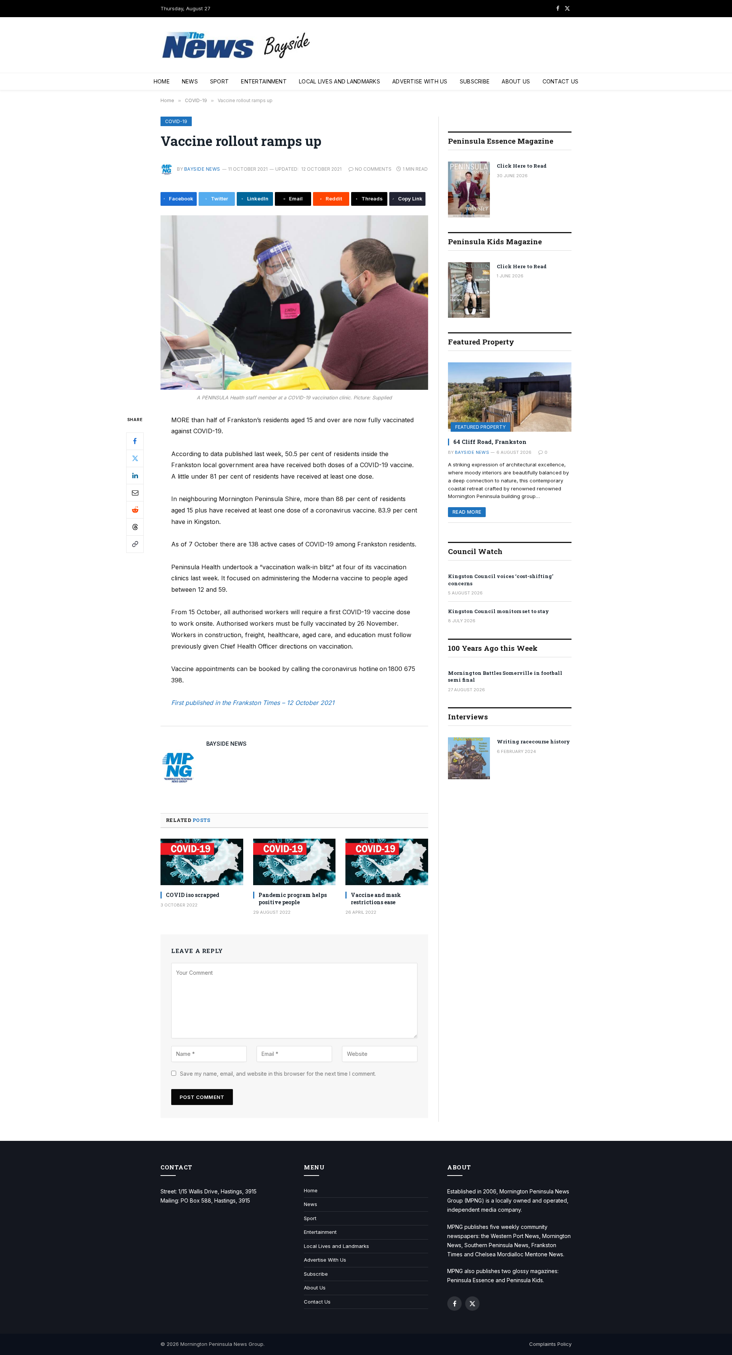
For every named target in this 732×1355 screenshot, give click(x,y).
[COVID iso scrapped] (202, 862)
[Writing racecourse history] (469, 758)
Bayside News (202, 169)
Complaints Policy (550, 1344)
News (190, 81)
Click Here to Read (522, 165)
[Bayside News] (237, 45)
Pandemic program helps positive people (292, 898)
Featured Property (480, 427)
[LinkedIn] (135, 475)
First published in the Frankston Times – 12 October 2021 (252, 702)
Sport (219, 81)
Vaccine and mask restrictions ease (376, 898)
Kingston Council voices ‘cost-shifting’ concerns (500, 580)
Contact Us (561, 81)
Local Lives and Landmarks (339, 81)
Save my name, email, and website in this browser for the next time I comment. (278, 1073)
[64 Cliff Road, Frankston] (509, 397)
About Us (516, 81)
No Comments (373, 169)
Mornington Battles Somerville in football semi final (505, 676)
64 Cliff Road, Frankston (490, 441)
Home (162, 81)
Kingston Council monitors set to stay (498, 611)
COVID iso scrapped (192, 895)
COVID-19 (176, 121)
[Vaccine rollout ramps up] (294, 302)
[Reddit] (135, 509)
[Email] (135, 492)
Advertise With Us (420, 81)
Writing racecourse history (533, 741)
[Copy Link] (135, 544)
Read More (467, 512)
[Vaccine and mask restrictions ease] (386, 862)
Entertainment (264, 81)
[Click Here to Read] (469, 190)
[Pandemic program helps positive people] (294, 862)
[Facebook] (135, 441)
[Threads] (135, 526)
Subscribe (475, 81)
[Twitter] (135, 458)
